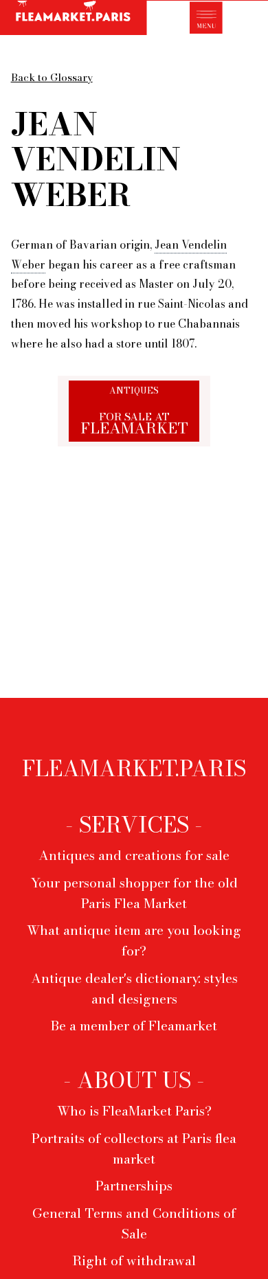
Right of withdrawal (134, 1260)
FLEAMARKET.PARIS (134, 768)
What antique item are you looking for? (134, 940)
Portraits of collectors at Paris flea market (134, 1148)
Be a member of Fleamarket (134, 1025)
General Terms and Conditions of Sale (134, 1223)
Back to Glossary (52, 77)
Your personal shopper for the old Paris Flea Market (134, 893)
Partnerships (134, 1185)
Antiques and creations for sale (134, 855)
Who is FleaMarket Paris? (134, 1110)
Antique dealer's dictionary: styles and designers (134, 988)
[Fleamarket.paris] (73, 19)
